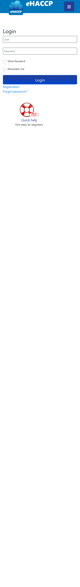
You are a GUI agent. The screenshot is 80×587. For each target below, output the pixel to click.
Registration (11, 87)
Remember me (16, 69)
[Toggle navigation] (69, 6)
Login (40, 79)
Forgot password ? (15, 91)
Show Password (16, 61)
